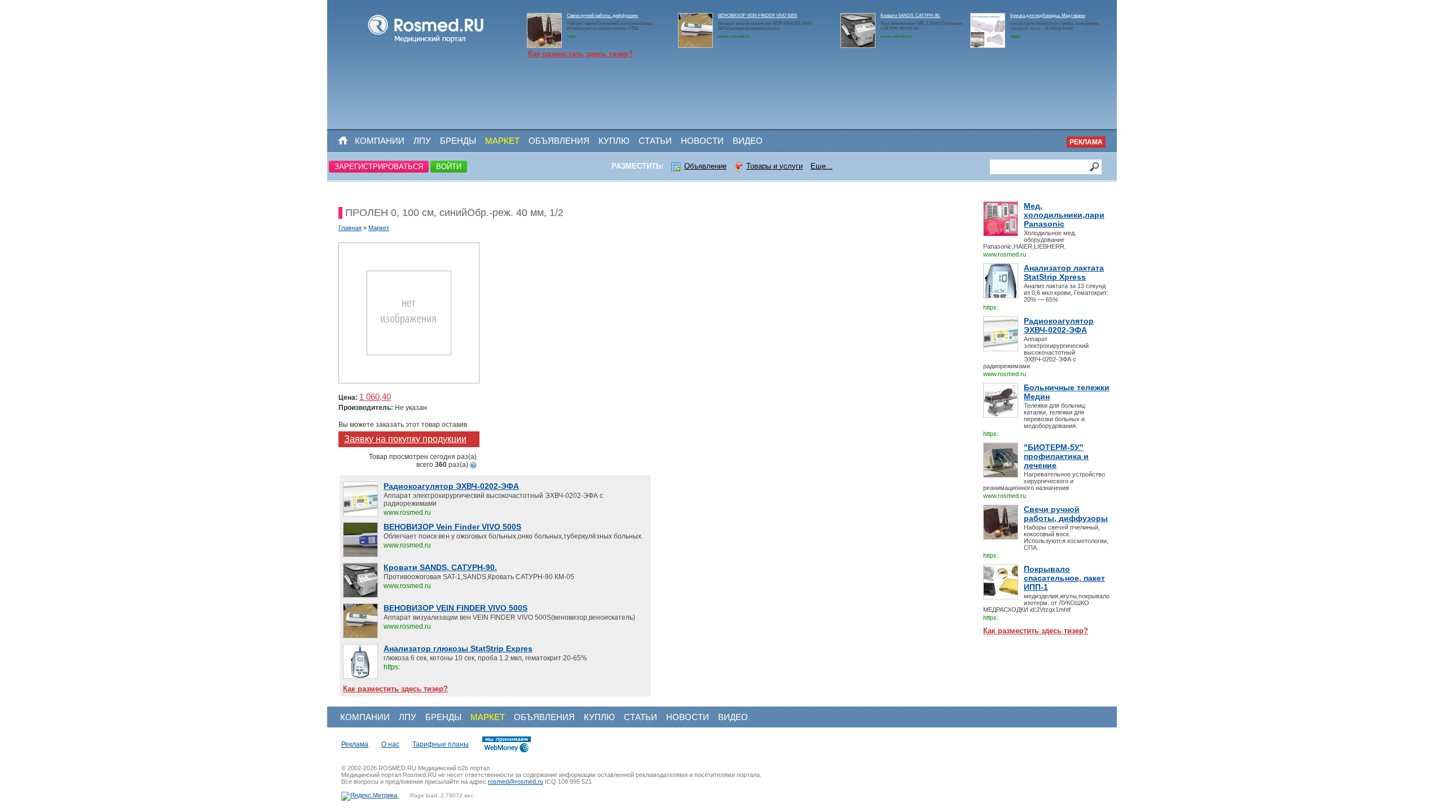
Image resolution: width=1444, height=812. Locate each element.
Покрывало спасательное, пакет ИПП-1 (1064, 578)
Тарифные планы (440, 744)
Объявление (705, 166)
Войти (448, 166)
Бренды (458, 140)
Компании (379, 140)
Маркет (502, 140)
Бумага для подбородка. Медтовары (1047, 15)
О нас (390, 744)
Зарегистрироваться (378, 166)
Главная (350, 227)
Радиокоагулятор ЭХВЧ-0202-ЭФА (1059, 325)
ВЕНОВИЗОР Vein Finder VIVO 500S (452, 526)
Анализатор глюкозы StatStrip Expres (458, 648)
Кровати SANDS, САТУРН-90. (910, 15)
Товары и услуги (774, 166)
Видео (748, 140)
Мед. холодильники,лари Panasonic (1064, 214)
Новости (702, 140)
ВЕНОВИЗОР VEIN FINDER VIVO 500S (757, 15)
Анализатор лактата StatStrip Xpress (1064, 272)
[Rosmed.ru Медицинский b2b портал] (426, 43)
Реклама (1086, 142)
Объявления (559, 140)
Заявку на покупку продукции (405, 439)
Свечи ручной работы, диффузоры (602, 15)
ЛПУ (422, 140)
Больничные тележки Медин (1067, 392)
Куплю (613, 140)
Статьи (655, 140)
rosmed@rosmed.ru (515, 781)
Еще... (822, 166)
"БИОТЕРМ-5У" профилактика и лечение (1056, 456)
